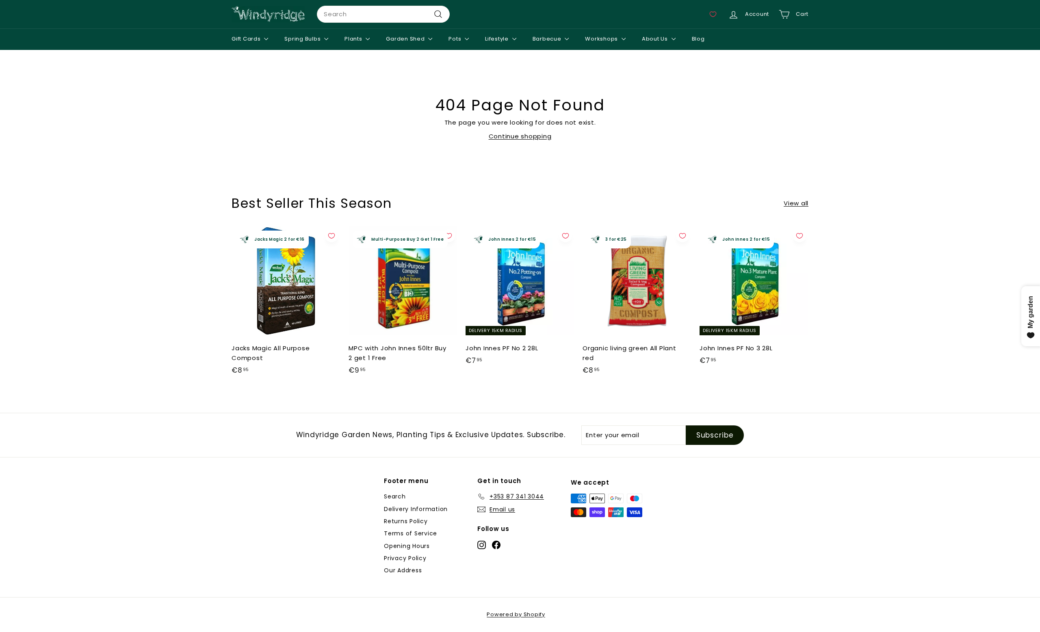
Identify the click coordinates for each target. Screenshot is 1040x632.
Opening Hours (407, 546)
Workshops (602, 39)
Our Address (403, 570)
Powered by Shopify (516, 614)
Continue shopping (520, 136)
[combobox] (383, 14)
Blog (698, 39)
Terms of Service (410, 533)
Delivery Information (416, 509)
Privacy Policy (405, 558)
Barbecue (548, 39)
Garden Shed (406, 39)
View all (796, 203)
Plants (354, 39)
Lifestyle (497, 39)
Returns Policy (406, 521)
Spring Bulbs (303, 39)
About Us (656, 39)
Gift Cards (247, 39)
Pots (455, 39)
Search (395, 496)
